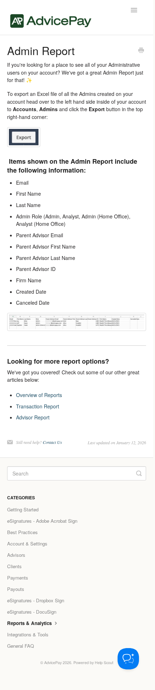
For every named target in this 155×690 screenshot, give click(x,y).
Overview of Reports (39, 394)
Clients (14, 566)
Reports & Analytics (30, 623)
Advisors (16, 555)
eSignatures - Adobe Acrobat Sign (42, 520)
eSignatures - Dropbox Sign (35, 600)
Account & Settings (27, 543)
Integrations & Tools (27, 634)
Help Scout (104, 662)
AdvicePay (53, 662)
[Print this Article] (141, 51)
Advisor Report (33, 417)
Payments (17, 577)
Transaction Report (37, 406)
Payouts (15, 589)
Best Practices (22, 532)
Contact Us (52, 442)
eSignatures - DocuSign (31, 611)
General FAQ (20, 645)
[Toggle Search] (139, 473)
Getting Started (22, 509)
